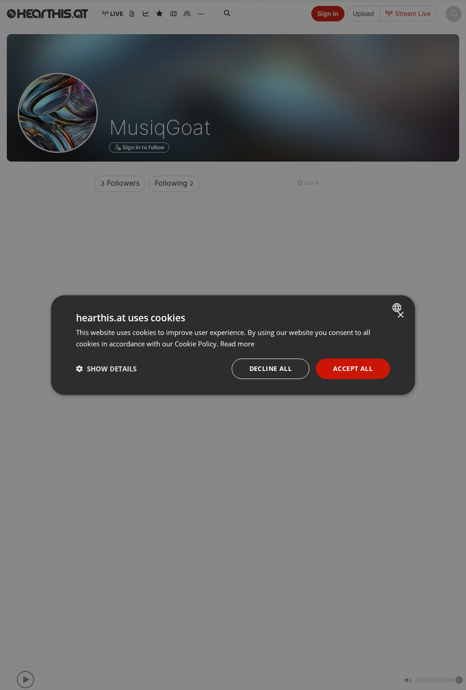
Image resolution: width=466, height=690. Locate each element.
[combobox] (398, 307)
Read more (237, 343)
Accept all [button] (353, 368)
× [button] (400, 315)
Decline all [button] (270, 368)
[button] (106, 369)
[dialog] (233, 345)
